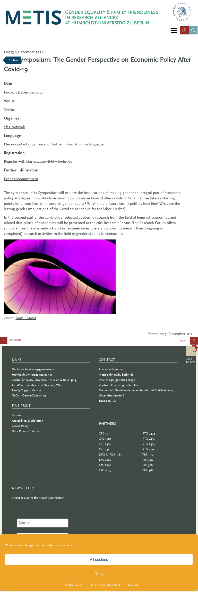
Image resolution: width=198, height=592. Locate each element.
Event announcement (21, 179)
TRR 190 (147, 454)
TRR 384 (147, 459)
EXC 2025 (105, 459)
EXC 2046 (105, 465)
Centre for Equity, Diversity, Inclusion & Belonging (44, 380)
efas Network (14, 127)
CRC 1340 (105, 438)
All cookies (99, 559)
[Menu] (174, 30)
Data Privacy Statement (105, 585)
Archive (13, 60)
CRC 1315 (104, 433)
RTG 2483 (148, 444)
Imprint (133, 585)
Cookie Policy (73, 585)
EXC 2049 (105, 470)
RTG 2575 (148, 449)
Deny (99, 573)
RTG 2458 (148, 438)
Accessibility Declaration (27, 420)
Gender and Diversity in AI (25, 341)
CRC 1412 (105, 449)
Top (192, 354)
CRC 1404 (105, 444)
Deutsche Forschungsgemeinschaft (34, 369)
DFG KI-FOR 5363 (110, 454)
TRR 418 (147, 470)
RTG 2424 (148, 433)
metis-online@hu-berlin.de (116, 374)
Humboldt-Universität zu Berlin (32, 374)
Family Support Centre (26, 390)
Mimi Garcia (25, 318)
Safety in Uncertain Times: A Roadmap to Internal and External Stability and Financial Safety (189, 342)
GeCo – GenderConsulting (29, 395)
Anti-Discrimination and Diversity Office (37, 385)
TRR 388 (147, 465)
